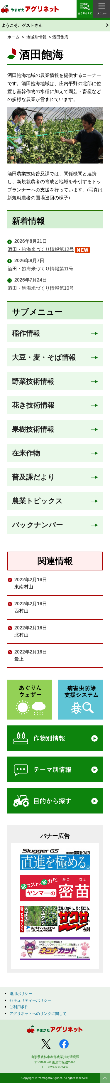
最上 (19, 658)
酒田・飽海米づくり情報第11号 (40, 268)
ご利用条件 (18, 1007)
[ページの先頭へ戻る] (105, 1078)
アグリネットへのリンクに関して (38, 1013)
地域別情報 (36, 37)
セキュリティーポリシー (30, 1000)
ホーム (13, 37)
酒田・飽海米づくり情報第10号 (41, 288)
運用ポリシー (20, 994)
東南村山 (23, 586)
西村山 (21, 610)
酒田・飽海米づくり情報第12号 (41, 249)
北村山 (21, 634)
